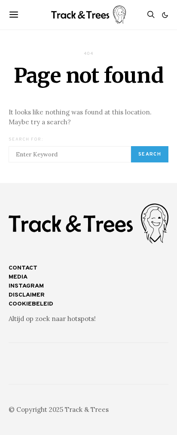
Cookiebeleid (31, 304)
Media (18, 277)
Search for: (26, 139)
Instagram (26, 286)
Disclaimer (27, 295)
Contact (23, 268)
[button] (165, 15)
